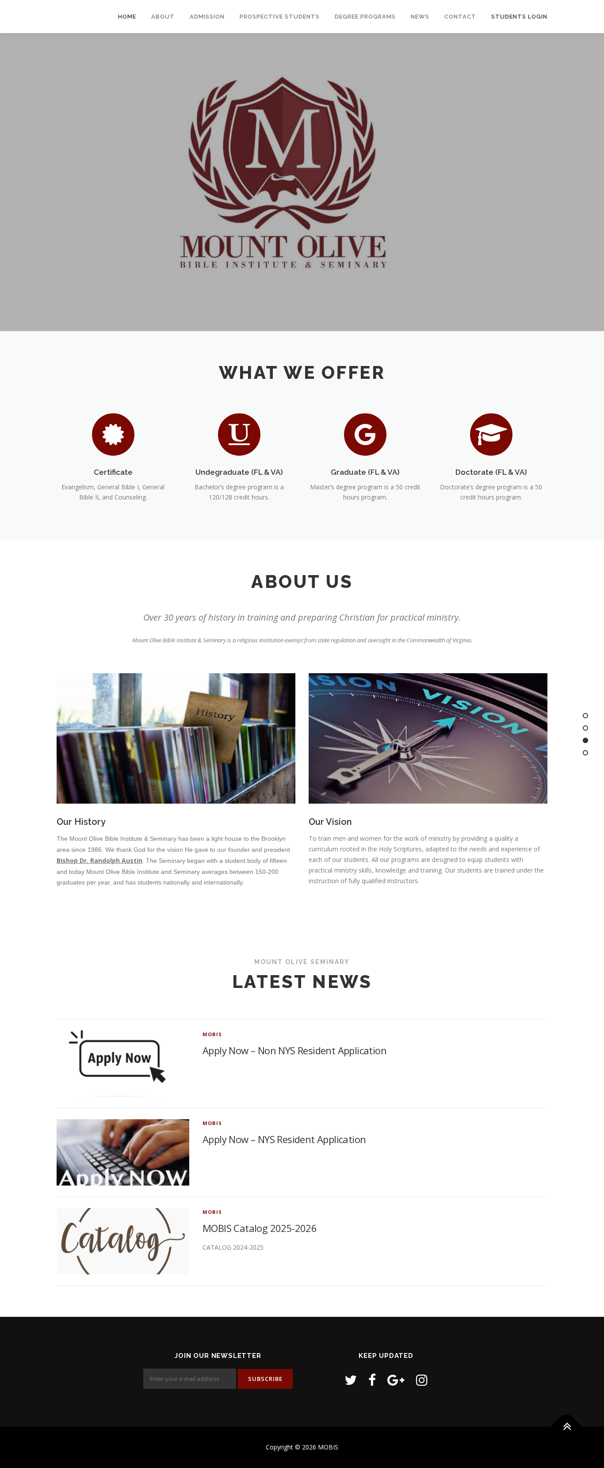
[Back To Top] (566, 1426)
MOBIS (212, 1034)
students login (519, 16)
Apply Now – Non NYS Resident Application (294, 1050)
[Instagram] (422, 1380)
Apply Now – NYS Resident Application (284, 1139)
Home (127, 16)
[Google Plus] (396, 1380)
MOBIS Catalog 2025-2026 (260, 1228)
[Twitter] (350, 1380)
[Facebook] (372, 1380)
